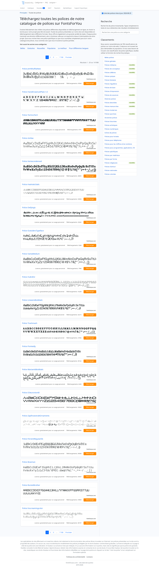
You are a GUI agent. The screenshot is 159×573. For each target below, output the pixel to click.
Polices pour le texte (112, 136)
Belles (22, 48)
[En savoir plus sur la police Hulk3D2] (59, 284)
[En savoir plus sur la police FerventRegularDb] (59, 446)
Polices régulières (111, 84)
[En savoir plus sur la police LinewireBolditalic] (59, 307)
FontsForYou (29, 3)
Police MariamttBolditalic (32, 369)
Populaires (51, 48)
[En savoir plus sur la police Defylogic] (59, 214)
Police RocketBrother (31, 485)
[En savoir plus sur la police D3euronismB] (59, 400)
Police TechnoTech (30, 115)
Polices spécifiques (111, 152)
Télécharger (90, 83)
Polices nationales (111, 170)
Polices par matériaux (112, 155)
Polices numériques (111, 129)
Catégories (38, 3)
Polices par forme (111, 159)
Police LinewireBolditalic (32, 300)
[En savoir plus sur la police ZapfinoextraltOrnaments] (59, 423)
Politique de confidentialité (75, 557)
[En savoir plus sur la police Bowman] (59, 469)
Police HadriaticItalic (31, 184)
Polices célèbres (110, 73)
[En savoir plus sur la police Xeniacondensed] (59, 168)
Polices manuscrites (112, 106)
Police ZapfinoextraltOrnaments (35, 415)
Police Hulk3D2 (28, 277)
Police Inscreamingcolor (32, 508)
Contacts (89, 557)
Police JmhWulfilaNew (31, 68)
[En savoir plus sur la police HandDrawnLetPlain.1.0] (59, 99)
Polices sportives (110, 114)
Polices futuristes (111, 121)
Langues (52, 3)
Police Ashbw (27, 138)
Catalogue (31, 8)
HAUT (49, 8)
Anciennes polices (111, 118)
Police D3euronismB (30, 392)
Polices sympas (110, 76)
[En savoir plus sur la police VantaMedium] (59, 261)
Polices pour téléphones (113, 140)
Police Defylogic (29, 207)
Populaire (57, 8)
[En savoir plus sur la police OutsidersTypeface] (59, 238)
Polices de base (110, 88)
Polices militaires (110, 65)
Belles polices (109, 57)
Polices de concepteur (112, 69)
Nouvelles (41, 48)
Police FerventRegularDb (32, 439)
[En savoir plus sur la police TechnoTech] (59, 122)
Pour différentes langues (78, 48)
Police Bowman (28, 462)
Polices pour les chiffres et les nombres (118, 144)
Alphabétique (67, 8)
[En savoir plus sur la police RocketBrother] (59, 492)
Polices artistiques (111, 125)
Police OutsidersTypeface (33, 230)
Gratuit (22, 8)
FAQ (46, 3)
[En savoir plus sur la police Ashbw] (59, 145)
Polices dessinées (111, 103)
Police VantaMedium (31, 254)
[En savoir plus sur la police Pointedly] (59, 353)
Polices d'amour (110, 167)
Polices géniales (110, 61)
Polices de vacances (111, 95)
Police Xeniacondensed (32, 161)
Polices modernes (111, 110)
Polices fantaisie (110, 80)
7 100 (61, 57)
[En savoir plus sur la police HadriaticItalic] (59, 191)
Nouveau (40, 8)
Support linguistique (80, 8)
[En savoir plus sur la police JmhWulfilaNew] (59, 76)
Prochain (69, 57)
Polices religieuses (111, 163)
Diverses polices (110, 99)
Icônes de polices (111, 133)
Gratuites (31, 48)
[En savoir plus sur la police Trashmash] (59, 330)
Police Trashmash (29, 323)
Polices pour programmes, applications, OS (120, 148)
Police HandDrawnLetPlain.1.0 (35, 92)
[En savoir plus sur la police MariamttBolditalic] (59, 376)
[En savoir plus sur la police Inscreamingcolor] (59, 515)
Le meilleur (62, 48)
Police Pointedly (29, 346)
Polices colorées (110, 174)
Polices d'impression (112, 91)
